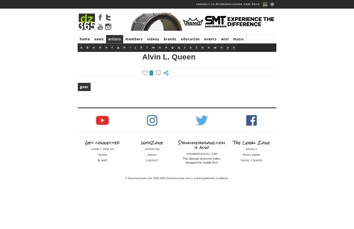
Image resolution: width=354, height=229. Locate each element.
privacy (252, 149)
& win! (103, 160)
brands (170, 39)
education (190, 39)
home (85, 39)
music (238, 39)
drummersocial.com (201, 154)
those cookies (252, 160)
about (152, 155)
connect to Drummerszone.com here (228, 4)
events (210, 39)
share (102, 155)
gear (84, 87)
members (134, 39)
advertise (152, 149)
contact (152, 160)
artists (114, 39)
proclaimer (251, 155)
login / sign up (102, 149)
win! (225, 39)
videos (153, 39)
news (99, 39)
